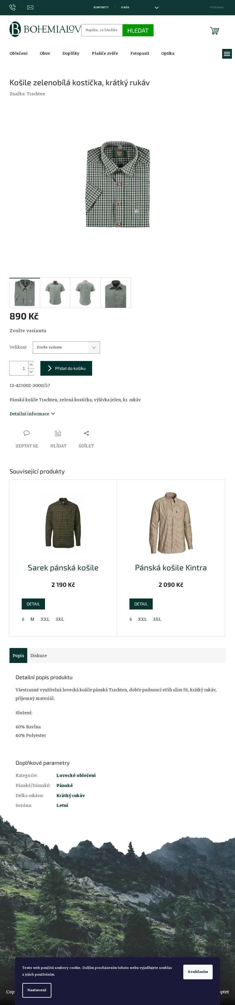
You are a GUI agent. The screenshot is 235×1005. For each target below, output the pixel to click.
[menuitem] (18, 53)
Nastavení (37, 990)
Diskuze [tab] (38, 655)
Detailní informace (29, 414)
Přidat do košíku (70, 368)
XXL (45, 619)
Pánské (65, 785)
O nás (125, 7)
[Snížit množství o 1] (31, 371)
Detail (33, 603)
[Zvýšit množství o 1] (31, 364)
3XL (60, 619)
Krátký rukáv (71, 795)
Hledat (138, 30)
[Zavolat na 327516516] (18, 7)
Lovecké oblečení (76, 775)
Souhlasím (198, 972)
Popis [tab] (18, 655)
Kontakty (101, 7)
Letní (62, 805)
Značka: (27, 94)
